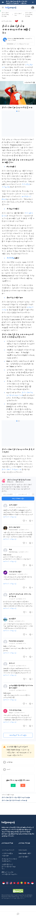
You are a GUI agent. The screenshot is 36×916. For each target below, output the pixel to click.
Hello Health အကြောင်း (25, 853)
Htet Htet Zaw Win (19, 38)
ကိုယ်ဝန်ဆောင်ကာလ (18, 14)
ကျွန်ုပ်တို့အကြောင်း (23, 857)
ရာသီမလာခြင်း (13, 505)
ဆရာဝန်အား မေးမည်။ (18, 498)
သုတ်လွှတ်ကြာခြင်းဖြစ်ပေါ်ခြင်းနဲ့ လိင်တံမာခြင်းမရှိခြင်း (21, 687)
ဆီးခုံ (10, 549)
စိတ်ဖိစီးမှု (10, 258)
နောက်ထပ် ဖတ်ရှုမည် (9, 517)
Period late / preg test (16, 641)
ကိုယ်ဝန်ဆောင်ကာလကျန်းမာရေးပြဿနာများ (5, 14)
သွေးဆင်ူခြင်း (12, 619)
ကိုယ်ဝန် (11, 663)
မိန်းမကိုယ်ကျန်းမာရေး (15, 710)
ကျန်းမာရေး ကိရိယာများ (24, 843)
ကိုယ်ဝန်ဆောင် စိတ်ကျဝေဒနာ (11, 469)
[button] (18, 21)
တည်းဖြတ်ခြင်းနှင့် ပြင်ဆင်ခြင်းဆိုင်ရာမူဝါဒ (9, 867)
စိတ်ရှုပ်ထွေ (6, 187)
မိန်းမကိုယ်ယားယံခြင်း (15, 572)
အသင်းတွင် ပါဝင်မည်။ (18, 735)
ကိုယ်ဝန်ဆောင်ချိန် (14, 527)
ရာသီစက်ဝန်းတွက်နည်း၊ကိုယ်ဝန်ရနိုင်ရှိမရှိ (20, 595)
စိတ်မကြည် (26, 184)
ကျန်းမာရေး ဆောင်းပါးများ (7, 843)
